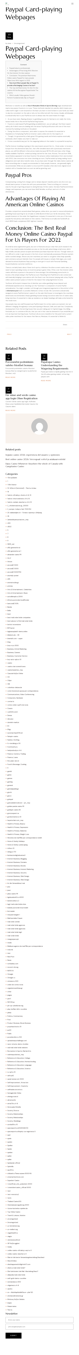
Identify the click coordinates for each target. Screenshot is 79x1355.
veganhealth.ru (12, 1233)
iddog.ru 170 (11, 852)
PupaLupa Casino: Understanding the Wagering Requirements (54, 365)
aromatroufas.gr (13, 583)
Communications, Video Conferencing (20, 694)
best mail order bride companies (18, 618)
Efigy (9, 729)
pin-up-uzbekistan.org (15, 1006)
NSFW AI (10, 971)
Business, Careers (13, 652)
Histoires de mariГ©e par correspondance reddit (24, 838)
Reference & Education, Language (19, 1065)
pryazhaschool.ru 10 (14, 1027)
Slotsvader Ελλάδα (14, 1107)
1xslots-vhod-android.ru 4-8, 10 (18, 499)
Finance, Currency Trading (16, 754)
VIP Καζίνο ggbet (13, 1243)
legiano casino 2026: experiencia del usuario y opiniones (33, 455)
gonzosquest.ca (13, 813)
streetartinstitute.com (15, 1177)
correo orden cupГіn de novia (17, 705)
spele (9, 1138)
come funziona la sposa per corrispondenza (22, 691)
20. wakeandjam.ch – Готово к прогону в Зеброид (24, 513)
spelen (9, 1142)
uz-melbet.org (12, 1229)
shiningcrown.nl (12, 1097)
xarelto (9, 1289)
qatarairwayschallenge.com (17, 1041)
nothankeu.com (12, 964)
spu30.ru (10, 1170)
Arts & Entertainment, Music (17, 593)
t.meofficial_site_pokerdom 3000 (19, 1184)
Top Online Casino (13, 1212)
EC (8, 726)
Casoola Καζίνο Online (15, 673)
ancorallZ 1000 (12, 565)
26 (8, 516)
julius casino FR (12, 894)
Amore (9, 562)
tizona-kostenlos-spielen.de (17, 1208)
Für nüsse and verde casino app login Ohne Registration (21, 397)
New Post (10, 957)
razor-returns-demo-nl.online (17, 1044)
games (9, 778)
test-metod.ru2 (13, 1194)
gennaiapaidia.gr (13, 789)
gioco (9, 796)
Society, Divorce (13, 1111)
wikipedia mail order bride (16, 1275)
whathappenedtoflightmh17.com (18, 1264)
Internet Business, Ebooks (16, 866)
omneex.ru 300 (12, 981)
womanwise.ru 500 (14, 1282)
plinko (9, 1013)
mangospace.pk (13, 939)
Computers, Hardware (15, 698)
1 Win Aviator (11, 485)
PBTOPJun (11, 1002)
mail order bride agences (16, 925)
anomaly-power (13, 576)
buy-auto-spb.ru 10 (14, 659)
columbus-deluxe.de (14, 687)
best (9, 614)
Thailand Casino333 (14, 1201)
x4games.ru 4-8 (13, 1285)
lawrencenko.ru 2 (13, 901)
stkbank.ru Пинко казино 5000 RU (19, 1173)
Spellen (10, 1145)
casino (9, 663)
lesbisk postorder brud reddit (17, 908)
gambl (9, 771)
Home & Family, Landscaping (17, 845)
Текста (9, 1310)
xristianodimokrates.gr (15, 1296)
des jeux (10, 719)
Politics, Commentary (15, 1016)
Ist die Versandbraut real (16, 883)
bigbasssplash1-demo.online (17, 632)
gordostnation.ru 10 (14, 817)
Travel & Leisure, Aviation (16, 1215)
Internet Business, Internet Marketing (20, 869)
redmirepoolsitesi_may (15, 1055)
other (9, 992)
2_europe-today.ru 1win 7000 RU (19, 509)
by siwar (8, 43)
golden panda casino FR (15, 806)
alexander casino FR (14, 555)
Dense (9, 715)
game (9, 775)
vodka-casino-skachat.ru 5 (17, 1254)
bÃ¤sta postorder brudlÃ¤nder (18, 600)
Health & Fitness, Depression (17, 827)
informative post (13, 291)
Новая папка (11, 1306)
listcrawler (11, 911)
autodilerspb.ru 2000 (15, 597)
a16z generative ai (13, 548)
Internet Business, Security (17, 873)
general (10, 785)
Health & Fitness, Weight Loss (18, 834)
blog (8, 642)
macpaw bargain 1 (13, 915)
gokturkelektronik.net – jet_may (18, 803)
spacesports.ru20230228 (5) (17, 1128)
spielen (9, 1152)
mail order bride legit (14, 932)
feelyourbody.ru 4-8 (14, 750)
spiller (9, 1159)
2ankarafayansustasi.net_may (17, 520)
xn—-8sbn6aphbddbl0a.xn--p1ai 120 (20, 1292)
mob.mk (10, 950)
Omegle (10, 974)
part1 (9, 999)
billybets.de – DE (13, 635)
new (8, 953)
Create (9, 708)
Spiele (9, 1149)
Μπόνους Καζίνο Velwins (15, 1299)
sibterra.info (11, 1100)
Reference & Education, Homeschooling (21, 1062)
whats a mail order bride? (16, 1268)
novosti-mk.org (12, 967)
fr (7, 768)
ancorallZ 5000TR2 (14, 572)
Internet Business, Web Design (18, 876)
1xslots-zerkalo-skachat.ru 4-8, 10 (19, 502)
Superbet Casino (13, 1180)
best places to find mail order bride (20, 621)
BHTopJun (11, 628)
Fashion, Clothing (13, 740)
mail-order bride (13, 936)
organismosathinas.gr (15, 988)
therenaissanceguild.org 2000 (18, 1205)
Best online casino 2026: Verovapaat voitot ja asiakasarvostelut (35, 459)
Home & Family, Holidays (16, 841)
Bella (9, 611)
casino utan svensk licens (16, 666)
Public (9, 1034)
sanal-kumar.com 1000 (15, 1079)
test (9, 1191)
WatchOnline (12, 1261)
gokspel (10, 799)
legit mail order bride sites (16, 904)
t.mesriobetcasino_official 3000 (19, 1187)
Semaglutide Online (14, 1093)
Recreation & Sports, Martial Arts (19, 1051)
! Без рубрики (12, 478)
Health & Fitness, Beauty (16, 824)
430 (8, 523)
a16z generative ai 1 (14, 551)
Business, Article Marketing (16, 649)
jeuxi (8, 890)
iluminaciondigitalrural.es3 (16, 855)
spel (8, 1135)
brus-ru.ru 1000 (13, 645)
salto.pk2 (10, 1076)
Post (9, 1020)
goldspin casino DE (14, 810)
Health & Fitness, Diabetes (17, 831)
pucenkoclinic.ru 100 (14, 1037)
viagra (9, 1236)
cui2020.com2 (12, 712)
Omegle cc (11, 978)
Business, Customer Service (17, 656)
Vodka (9, 1247)
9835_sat (10, 544)
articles (10, 586)
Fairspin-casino (12, 736)
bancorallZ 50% (12, 604)
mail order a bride (13, 922)
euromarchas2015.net (15, 733)
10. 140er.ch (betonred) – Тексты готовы (21, 488)
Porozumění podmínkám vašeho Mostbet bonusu (19, 363)
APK (8, 579)
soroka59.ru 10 (12, 1125)
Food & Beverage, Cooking (16, 764)
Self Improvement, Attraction (17, 1083)
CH (8, 677)
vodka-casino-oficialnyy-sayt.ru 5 (19, 1250)
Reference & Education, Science (18, 1069)
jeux (8, 887)
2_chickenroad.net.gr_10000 (17, 506)
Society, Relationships (15, 1114)
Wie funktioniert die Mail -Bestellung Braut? (22, 1271)
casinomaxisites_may (15, 670)
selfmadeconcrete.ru (14, 1090)
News (9, 960)
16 (8, 492)
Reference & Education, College (18, 1058)
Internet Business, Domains (17, 862)
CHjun (9, 680)
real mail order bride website (17, 1048)
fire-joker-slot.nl (13, 761)
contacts (10, 701)
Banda (9, 607)
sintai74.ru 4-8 (12, 1104)
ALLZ (9, 558)
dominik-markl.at (13, 722)
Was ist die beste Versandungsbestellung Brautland (25, 1257)
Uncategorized (19, 43)
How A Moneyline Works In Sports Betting (42, 106)
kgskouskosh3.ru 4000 (15, 897)
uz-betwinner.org (13, 1226)
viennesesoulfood (13, 1240)
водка (9, 1303)
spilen (9, 1156)
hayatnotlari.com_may (15, 820)
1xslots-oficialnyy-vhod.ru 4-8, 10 (19, 495)
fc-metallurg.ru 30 (13, 743)
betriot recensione (14, 625)
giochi (9, 792)
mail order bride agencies (16, 929)
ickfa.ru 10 (10, 848)
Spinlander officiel (13, 1163)
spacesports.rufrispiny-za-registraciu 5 (21, 1132)
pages (9, 995)
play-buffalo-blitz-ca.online (17, 1009)
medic (9, 943)
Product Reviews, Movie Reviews (19, 1023)
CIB (8, 684)
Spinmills (10, 1166)
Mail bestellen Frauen (14, 918)
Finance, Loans (12, 757)
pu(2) (9, 1030)
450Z (9, 527)
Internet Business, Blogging (17, 859)
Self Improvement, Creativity (17, 1086)
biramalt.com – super (15, 638)
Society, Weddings (14, 1121)
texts (9, 1198)
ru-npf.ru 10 (11, 1072)
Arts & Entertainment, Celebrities (19, 590)
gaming (10, 782)
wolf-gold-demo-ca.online (16, 1278)
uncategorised (12, 1219)
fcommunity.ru (12, 747)
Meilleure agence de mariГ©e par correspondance (25, 946)
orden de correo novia (15, 985)
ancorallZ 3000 (13, 569)
